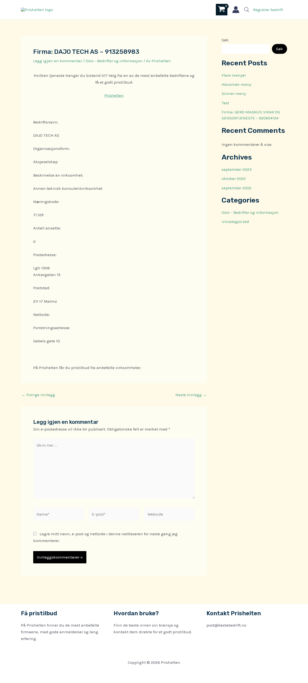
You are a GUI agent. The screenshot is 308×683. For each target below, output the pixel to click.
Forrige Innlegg (38, 395)
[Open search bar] (246, 9)
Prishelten (114, 95)
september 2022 (236, 187)
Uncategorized (235, 221)
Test (225, 102)
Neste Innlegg (191, 395)
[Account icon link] (235, 9)
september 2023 (237, 169)
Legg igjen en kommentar (57, 60)
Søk (225, 39)
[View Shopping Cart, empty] (221, 9)
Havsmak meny (236, 84)
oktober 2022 (234, 178)
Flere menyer (234, 75)
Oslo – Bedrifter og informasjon (250, 212)
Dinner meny (234, 93)
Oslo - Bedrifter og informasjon (114, 60)
